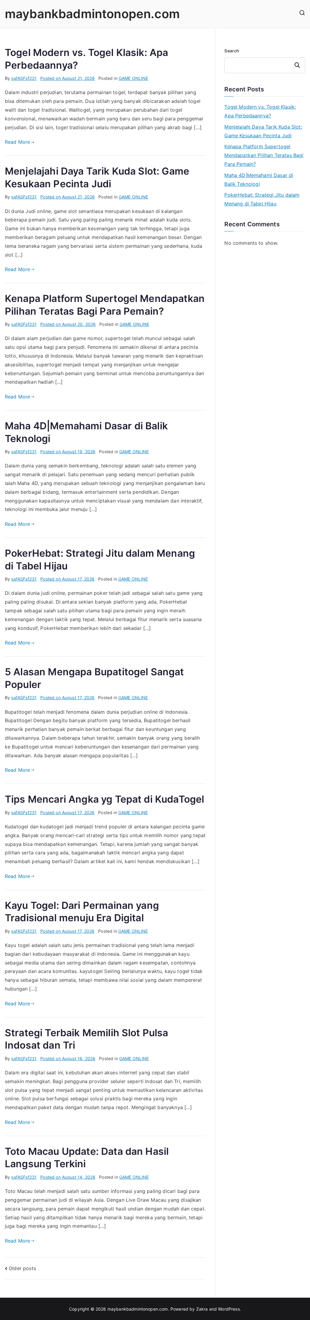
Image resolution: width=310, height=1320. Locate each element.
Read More (17, 142)
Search (231, 50)
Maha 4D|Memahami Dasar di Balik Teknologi (258, 179)
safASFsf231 (24, 78)
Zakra (202, 1309)
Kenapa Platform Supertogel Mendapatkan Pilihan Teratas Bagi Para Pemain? (263, 155)
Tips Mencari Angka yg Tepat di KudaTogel (104, 799)
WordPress (228, 1309)
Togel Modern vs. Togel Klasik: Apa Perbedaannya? (260, 111)
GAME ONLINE (133, 78)
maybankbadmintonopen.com (92, 13)
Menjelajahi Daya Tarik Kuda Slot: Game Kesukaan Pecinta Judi (263, 131)
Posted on (67, 78)
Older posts (22, 1268)
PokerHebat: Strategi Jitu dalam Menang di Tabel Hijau (261, 199)
